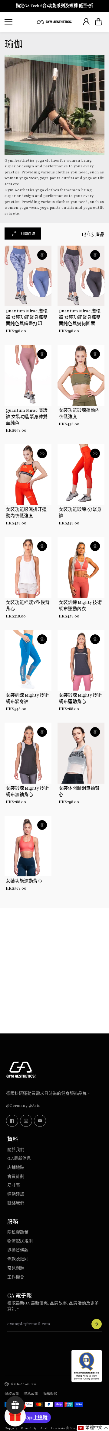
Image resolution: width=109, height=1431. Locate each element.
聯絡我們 (15, 1203)
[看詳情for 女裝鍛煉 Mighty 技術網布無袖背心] (28, 753)
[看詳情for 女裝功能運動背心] (28, 846)
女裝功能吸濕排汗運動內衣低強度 (26, 513)
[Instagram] (26, 1121)
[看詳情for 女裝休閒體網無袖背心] (81, 753)
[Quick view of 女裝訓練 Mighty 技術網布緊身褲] (42, 639)
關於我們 (15, 1149)
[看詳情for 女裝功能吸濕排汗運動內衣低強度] (28, 474)
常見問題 (15, 1268)
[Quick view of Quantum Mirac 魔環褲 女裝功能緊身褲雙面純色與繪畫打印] (42, 255)
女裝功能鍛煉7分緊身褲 (80, 513)
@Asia (34, 1105)
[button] (98, 22)
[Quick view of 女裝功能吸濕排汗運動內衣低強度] (42, 453)
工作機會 (15, 1277)
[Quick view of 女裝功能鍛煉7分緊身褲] (95, 453)
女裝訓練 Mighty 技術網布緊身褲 (27, 698)
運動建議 (15, 1194)
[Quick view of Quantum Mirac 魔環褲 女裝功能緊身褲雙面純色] (42, 354)
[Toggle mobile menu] (19, 21)
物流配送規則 (20, 1241)
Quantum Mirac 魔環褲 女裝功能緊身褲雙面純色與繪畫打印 (27, 317)
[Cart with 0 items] (98, 22)
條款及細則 (17, 1259)
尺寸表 (13, 1185)
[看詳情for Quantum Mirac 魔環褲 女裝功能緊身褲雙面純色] (28, 375)
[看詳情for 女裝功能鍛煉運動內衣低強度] (81, 375)
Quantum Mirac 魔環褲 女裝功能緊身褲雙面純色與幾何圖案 (80, 317)
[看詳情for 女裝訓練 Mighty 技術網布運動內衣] (81, 567)
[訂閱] (96, 1324)
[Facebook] (12, 1121)
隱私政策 (31, 1394)
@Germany (17, 1105)
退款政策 (12, 1394)
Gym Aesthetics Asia (48, 1428)
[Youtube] (40, 1121)
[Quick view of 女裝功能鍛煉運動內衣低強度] (95, 354)
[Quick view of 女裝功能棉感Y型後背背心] (42, 546)
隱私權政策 (17, 1232)
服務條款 (50, 1394)
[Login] (86, 22)
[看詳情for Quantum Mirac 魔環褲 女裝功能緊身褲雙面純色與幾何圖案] (81, 276)
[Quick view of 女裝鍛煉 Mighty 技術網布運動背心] (95, 639)
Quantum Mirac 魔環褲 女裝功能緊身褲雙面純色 (27, 417)
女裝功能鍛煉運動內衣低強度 (79, 414)
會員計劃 (15, 1176)
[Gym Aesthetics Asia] (54, 22)
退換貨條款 (17, 1250)
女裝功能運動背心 (24, 881)
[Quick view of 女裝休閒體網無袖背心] (95, 732)
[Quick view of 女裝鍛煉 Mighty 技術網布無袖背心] (42, 732)
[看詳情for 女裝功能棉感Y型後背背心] (28, 567)
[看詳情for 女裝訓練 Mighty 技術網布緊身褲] (28, 660)
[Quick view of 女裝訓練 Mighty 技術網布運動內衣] (95, 546)
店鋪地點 (15, 1167)
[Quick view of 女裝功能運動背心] (42, 825)
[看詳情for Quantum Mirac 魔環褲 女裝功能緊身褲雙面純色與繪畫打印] (28, 276)
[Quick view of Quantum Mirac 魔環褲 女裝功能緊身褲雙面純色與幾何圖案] (95, 255)
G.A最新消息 (19, 1158)
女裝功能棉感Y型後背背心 (28, 606)
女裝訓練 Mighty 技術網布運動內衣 (80, 606)
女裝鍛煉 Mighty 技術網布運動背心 (80, 698)
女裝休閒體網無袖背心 (79, 792)
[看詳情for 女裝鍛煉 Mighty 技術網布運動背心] (81, 660)
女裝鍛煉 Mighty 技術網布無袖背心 (27, 792)
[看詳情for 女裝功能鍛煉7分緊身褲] (81, 474)
